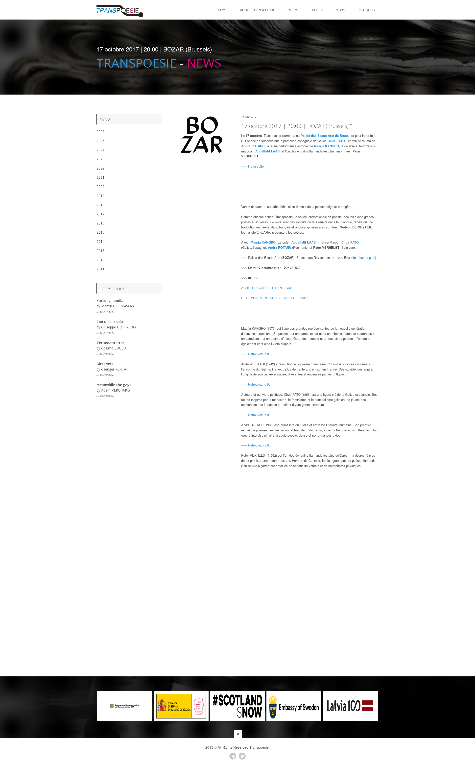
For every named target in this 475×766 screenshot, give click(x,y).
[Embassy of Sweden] (293, 706)
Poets (317, 9)
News (340, 9)
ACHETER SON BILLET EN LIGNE (266, 287)
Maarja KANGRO (326, 146)
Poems (294, 9)
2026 (100, 131)
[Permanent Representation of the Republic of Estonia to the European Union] (124, 706)
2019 (100, 195)
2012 (100, 259)
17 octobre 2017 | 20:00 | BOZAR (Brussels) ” (296, 125)
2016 (100, 223)
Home (223, 9)
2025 (100, 140)
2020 (100, 186)
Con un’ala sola (109, 321)
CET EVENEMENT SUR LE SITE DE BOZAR (274, 298)
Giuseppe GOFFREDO (118, 327)
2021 (100, 177)
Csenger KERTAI (114, 369)
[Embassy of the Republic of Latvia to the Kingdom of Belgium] (350, 706)
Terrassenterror (110, 342)
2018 (100, 204)
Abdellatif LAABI (268, 151)
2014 (100, 241)
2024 (100, 150)
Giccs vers (104, 363)
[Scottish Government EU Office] (237, 706)
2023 (100, 159)
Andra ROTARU (252, 146)
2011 (100, 269)
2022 (100, 168)
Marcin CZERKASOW (117, 306)
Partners (366, 9)
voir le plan (367, 257)
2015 (100, 232)
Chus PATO (336, 140)
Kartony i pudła (109, 300)
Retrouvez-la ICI (259, 353)
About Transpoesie (257, 9)
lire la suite (256, 166)
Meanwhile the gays (113, 384)
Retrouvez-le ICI (259, 384)
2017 (100, 214)
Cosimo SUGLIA (114, 348)
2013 (100, 250)
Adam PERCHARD (115, 390)
